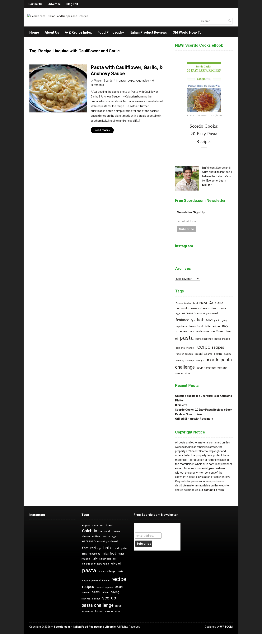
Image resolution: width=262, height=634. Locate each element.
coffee (212, 308)
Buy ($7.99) (216, 115)
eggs (178, 313)
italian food (196, 326)
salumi (227, 353)
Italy (225, 326)
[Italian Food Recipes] (57, 15)
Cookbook (222, 308)
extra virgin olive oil (207, 313)
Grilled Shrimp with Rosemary (194, 418)
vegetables (142, 80)
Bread (203, 303)
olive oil (116, 563)
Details (190, 115)
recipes (218, 347)
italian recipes (212, 326)
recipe (130, 80)
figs (193, 320)
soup (199, 367)
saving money (185, 360)
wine (187, 373)
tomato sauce (104, 611)
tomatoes (210, 367)
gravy (224, 320)
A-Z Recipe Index (78, 32)
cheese (193, 308)
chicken (202, 308)
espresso (188, 313)
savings (199, 360)
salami (218, 354)
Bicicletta (181, 405)
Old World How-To (187, 32)
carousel (181, 308)
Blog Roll (72, 4)
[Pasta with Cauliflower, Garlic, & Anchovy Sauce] (58, 88)
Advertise (54, 4)
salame (208, 353)
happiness (181, 326)
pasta (122, 80)
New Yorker (217, 331)
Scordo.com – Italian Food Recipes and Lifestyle (85, 626)
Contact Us (35, 4)
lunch (191, 331)
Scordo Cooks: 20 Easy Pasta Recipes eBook (203, 409)
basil (195, 303)
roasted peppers (185, 354)
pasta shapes (222, 338)
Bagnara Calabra (183, 303)
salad (199, 354)
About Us (52, 32)
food (209, 320)
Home (34, 32)
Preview (202, 115)
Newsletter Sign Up (191, 212)
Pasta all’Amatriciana (188, 414)
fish (200, 319)
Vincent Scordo (103, 80)
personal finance (185, 348)
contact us (210, 489)
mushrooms (202, 331)
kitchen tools (181, 331)
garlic (217, 320)
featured (182, 320)
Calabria (215, 302)
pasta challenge (204, 339)
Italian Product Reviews (148, 32)
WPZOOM (226, 626)
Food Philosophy (110, 32)
